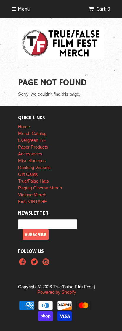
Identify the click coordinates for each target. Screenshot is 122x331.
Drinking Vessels (34, 167)
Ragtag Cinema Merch (40, 187)
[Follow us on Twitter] (35, 263)
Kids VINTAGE (32, 201)
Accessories (30, 153)
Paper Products (33, 147)
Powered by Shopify (56, 292)
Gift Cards (28, 174)
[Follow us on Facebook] (23, 263)
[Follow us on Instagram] (46, 263)
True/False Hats (33, 181)
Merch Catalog (32, 133)
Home (24, 126)
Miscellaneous (32, 160)
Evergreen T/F (32, 140)
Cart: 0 (102, 9)
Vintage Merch (32, 194)
